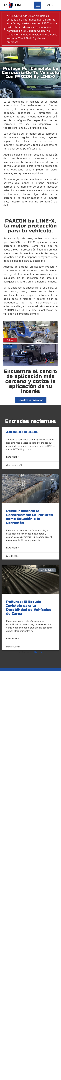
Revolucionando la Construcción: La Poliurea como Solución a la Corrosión (29, 517)
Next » (38, 652)
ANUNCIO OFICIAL (22, 432)
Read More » (12, 457)
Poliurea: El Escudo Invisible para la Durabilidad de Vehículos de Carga (28, 608)
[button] (37, 5)
